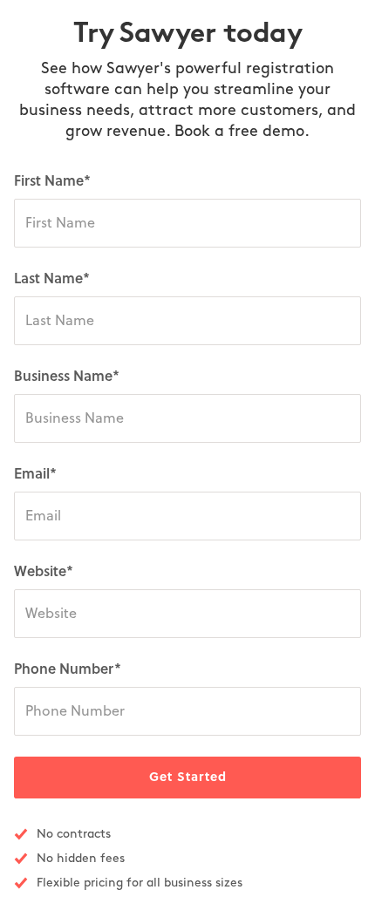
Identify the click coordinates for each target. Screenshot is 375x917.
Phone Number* (67, 669)
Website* (43, 572)
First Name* (52, 181)
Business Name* (66, 376)
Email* (35, 474)
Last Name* (52, 279)
